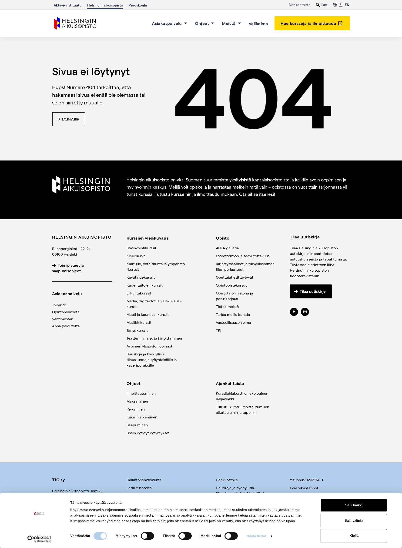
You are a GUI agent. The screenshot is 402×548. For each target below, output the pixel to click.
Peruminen (136, 409)
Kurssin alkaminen (142, 417)
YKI (218, 330)
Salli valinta (354, 520)
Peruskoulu (138, 5)
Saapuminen (137, 425)
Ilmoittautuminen (141, 393)
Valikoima (258, 23)
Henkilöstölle (227, 480)
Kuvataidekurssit (141, 277)
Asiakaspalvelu (167, 23)
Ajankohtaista (299, 5)
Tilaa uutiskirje (313, 291)
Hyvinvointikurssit (141, 248)
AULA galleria (227, 248)
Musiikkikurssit (139, 322)
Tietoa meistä (227, 306)
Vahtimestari (63, 319)
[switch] (147, 536)
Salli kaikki (353, 505)
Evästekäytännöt (304, 488)
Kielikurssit (136, 256)
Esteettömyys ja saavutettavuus (242, 256)
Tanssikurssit (137, 330)
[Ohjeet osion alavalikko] (212, 23)
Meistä (228, 23)
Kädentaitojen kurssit (145, 285)
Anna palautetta (66, 326)
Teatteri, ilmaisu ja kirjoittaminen (154, 338)
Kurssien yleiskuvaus (147, 237)
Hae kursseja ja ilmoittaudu (308, 23)
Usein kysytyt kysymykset (148, 433)
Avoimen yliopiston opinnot (149, 346)
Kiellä (353, 536)
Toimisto (59, 305)
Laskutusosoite (139, 487)
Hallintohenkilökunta (144, 480)
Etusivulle (70, 119)
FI (340, 5)
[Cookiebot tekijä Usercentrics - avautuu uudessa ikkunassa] (39, 538)
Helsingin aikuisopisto (105, 5)
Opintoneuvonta (66, 312)
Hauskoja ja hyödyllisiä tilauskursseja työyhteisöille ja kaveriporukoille (152, 359)
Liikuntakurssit (139, 293)
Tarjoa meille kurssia (233, 314)
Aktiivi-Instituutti (68, 5)
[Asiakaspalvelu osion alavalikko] (185, 23)
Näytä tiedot (256, 536)
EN (347, 5)
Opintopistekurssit (231, 285)
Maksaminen (137, 401)
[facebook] (294, 311)
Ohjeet (202, 23)
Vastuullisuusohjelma (233, 322)
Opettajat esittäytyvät (234, 277)
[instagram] (305, 311)
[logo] (75, 22)
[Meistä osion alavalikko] (239, 23)
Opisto (222, 237)
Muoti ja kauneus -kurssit (148, 314)
